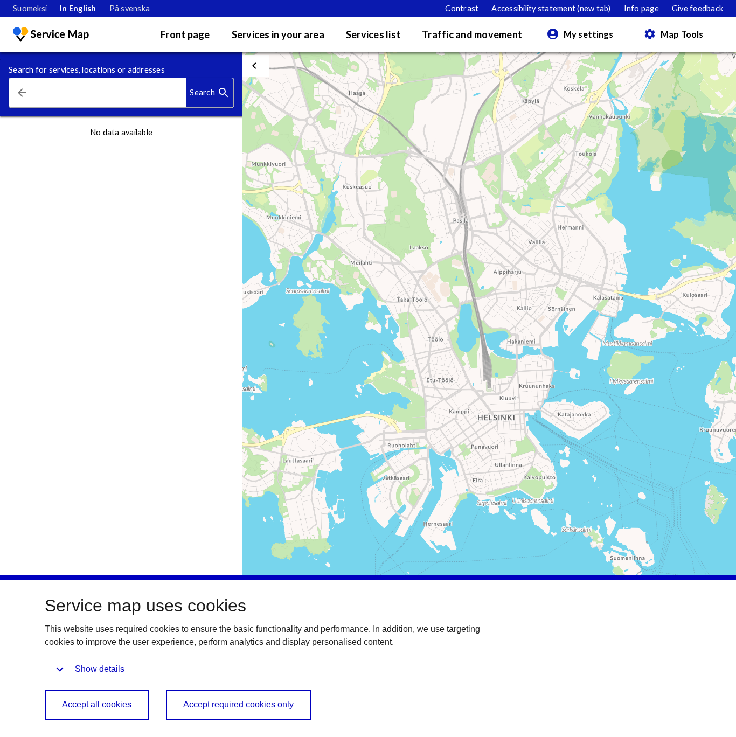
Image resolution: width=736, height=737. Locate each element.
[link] (30, 8)
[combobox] (110, 93)
